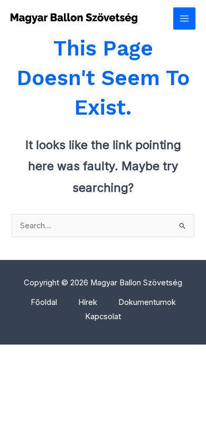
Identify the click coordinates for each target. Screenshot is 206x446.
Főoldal (44, 302)
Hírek (87, 302)
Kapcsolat (103, 316)
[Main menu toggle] (184, 18)
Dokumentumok (147, 302)
